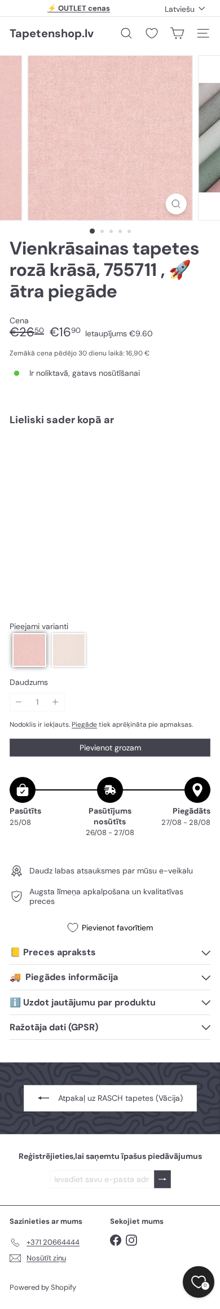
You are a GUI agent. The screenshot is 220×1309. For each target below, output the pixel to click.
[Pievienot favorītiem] (195, 457)
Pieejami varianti (39, 626)
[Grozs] (177, 33)
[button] (29, 650)
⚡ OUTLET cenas (78, 8)
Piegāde (84, 724)
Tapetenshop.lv (52, 33)
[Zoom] (175, 204)
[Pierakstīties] (162, 1179)
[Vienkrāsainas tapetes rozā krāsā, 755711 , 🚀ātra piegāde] (110, 468)
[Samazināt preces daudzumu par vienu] (19, 702)
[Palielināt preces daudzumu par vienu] (55, 702)
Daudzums (29, 682)
